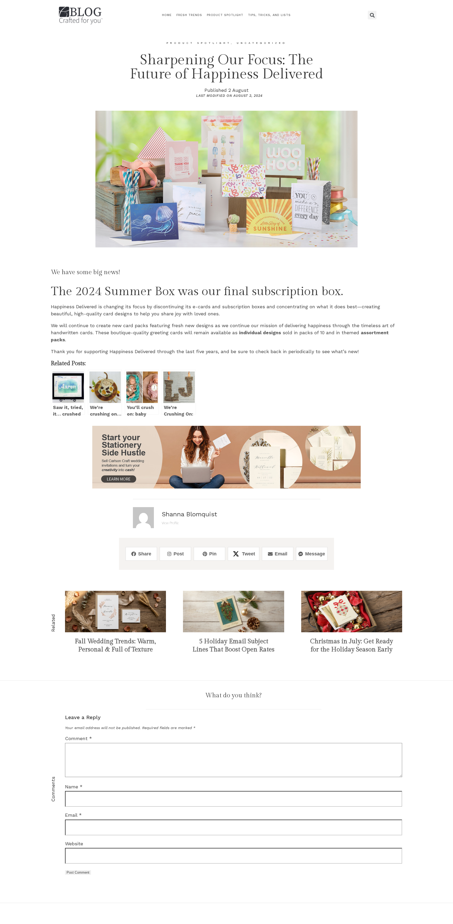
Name (74, 786)
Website (74, 843)
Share (144, 553)
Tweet (248, 553)
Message (315, 553)
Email (281, 553)
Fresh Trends (189, 15)
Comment (78, 738)
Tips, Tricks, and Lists (269, 15)
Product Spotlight (225, 15)
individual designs (260, 332)
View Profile (170, 523)
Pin (213, 553)
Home (167, 15)
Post (179, 553)
